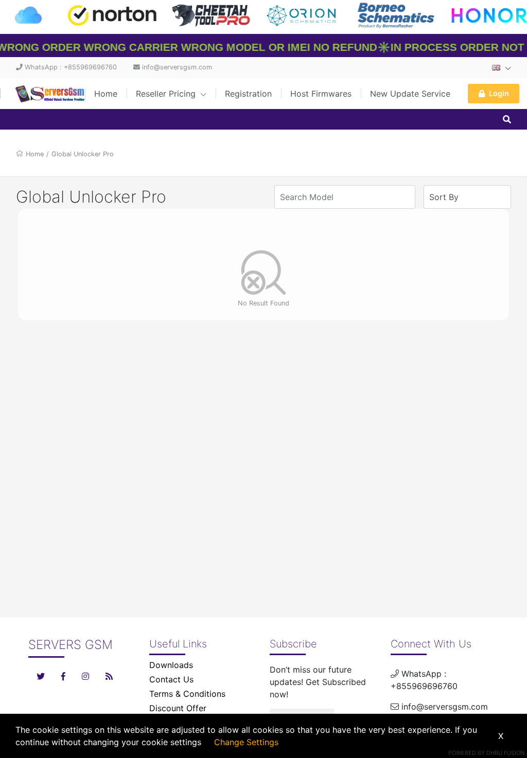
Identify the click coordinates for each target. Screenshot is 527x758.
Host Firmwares (321, 93)
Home (105, 93)
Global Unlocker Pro (82, 154)
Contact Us (171, 679)
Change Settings (246, 742)
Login (499, 93)
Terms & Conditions (187, 694)
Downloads (171, 665)
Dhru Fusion (505, 752)
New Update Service (410, 93)
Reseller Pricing (167, 93)
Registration (248, 93)
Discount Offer (177, 708)
